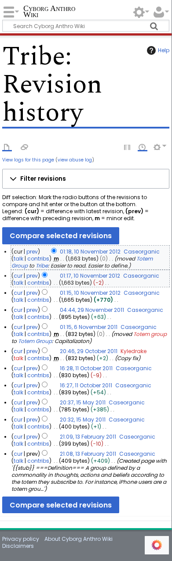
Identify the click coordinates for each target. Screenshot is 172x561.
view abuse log (75, 160)
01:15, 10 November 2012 (90, 293)
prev (32, 251)
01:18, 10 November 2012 (90, 251)
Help (163, 50)
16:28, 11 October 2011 (86, 368)
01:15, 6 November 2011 (88, 327)
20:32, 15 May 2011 (83, 419)
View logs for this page (28, 160)
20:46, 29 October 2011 (88, 351)
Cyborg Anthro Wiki (49, 12)
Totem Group (35, 341)
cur (18, 275)
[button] (85, 179)
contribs (38, 258)
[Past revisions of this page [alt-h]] (142, 146)
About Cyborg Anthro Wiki (78, 539)
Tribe (42, 265)
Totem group (150, 334)
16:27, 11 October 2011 (86, 385)
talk (18, 258)
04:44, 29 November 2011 (92, 310)
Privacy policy (20, 539)
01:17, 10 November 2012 (90, 275)
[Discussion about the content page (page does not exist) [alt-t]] (24, 146)
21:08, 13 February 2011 (88, 453)
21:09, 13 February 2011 (88, 436)
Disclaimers (18, 546)
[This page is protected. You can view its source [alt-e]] (127, 146)
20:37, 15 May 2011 (83, 402)
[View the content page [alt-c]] (7, 146)
